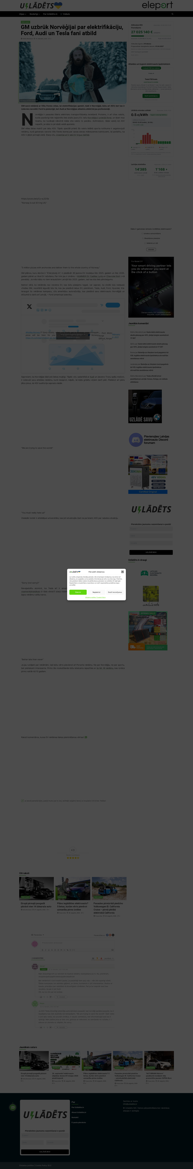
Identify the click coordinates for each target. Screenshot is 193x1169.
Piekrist (78, 592)
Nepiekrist (96, 592)
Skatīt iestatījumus (115, 592)
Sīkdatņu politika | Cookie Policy (95, 597)
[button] (122, 572)
